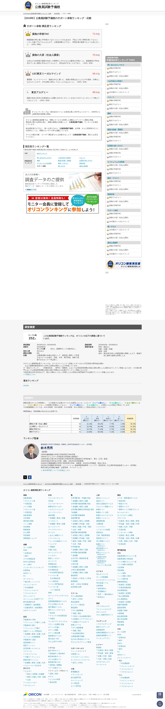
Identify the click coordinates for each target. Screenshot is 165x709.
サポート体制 (113, 210)
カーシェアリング (55, 552)
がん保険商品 (122, 599)
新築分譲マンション (31, 660)
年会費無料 (29, 587)
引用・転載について (95, 694)
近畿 (38, 634)
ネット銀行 (27, 564)
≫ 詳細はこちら (29, 374)
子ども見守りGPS (55, 642)
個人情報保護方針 (70, 694)
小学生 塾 (74, 564)
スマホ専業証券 (29, 559)
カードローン (28, 579)
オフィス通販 (53, 630)
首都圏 (27, 634)
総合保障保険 (122, 616)
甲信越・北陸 (84, 524)
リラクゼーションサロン (80, 657)
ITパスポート (84, 622)
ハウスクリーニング (55, 509)
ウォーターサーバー (55, 498)
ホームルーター (123, 512)
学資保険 (26, 535)
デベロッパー (30, 685)
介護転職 (99, 524)
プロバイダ (121, 518)
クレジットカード (30, 585)
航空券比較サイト (55, 656)
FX (24, 576)
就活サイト (100, 501)
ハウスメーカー (31, 683)
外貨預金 (26, 570)
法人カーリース (102, 574)
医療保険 (26, 530)
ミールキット (53, 521)
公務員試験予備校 (77, 636)
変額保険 (120, 622)
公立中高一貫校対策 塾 (79, 558)
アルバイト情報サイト (104, 507)
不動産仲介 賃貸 (29, 640)
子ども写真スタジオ (55, 604)
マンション (29, 622)
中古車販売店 (53, 570)
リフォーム (27, 651)
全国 (109, 659)
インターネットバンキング (33, 567)
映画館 (98, 647)
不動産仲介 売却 (29, 620)
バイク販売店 (53, 581)
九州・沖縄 (77, 530)
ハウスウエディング (103, 624)
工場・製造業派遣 (103, 535)
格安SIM (122, 501)
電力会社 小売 (53, 639)
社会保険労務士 (85, 616)
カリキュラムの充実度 (44, 163)
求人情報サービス (103, 541)
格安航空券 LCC (54, 662)
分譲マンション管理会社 (32, 631)
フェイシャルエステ (103, 609)
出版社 (52, 618)
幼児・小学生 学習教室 (79, 584)
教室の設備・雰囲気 (64, 160)
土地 (43, 622)
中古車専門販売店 (56, 573)
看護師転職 (100, 521)
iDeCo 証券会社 (29, 562)
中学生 (81, 578)
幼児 (74, 599)
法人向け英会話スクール (80, 639)
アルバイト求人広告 (103, 565)
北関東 (34, 674)
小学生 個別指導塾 (78, 570)
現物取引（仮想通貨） (33, 605)
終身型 (121, 585)
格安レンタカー (54, 558)
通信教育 (74, 575)
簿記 (79, 613)
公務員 (75, 622)
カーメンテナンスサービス (58, 596)
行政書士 (76, 619)
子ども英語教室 (77, 596)
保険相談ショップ (30, 538)
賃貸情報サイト (29, 642)
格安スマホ (123, 504)
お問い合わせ (82, 694)
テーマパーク (101, 665)
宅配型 (52, 547)
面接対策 (82, 163)
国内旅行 (53, 653)
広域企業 (122, 530)
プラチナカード (127, 672)
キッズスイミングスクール (80, 660)
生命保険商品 (122, 590)
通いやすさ (61, 166)
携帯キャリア (124, 507)
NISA (25, 550)
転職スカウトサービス (104, 515)
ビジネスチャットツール (105, 580)
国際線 (59, 665)
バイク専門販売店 (56, 584)
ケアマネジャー (87, 619)
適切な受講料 (83, 166)
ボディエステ (101, 612)
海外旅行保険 (28, 521)
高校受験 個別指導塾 (79, 532)
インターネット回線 (125, 532)
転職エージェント (103, 518)
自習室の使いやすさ (85, 160)
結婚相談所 (100, 630)
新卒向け (101, 597)
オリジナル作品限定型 (58, 616)
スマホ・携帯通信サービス (127, 498)
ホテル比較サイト (55, 659)
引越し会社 (52, 550)
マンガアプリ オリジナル (57, 621)
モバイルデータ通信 (125, 515)
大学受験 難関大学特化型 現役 (82, 509)
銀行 (26, 556)
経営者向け (102, 588)
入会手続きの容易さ (64, 158)
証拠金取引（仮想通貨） (34, 608)
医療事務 (79, 610)
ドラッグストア (77, 675)
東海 (33, 634)
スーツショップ (77, 680)
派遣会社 (99, 532)
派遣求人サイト (102, 538)
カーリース (52, 561)
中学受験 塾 (75, 547)
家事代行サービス (55, 507)
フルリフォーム (31, 654)
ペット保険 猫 (122, 579)
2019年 (26, 386)
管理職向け (102, 591)
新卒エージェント (103, 553)
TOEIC (75, 616)
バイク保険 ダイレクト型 (126, 562)
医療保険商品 (122, 582)
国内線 (52, 665)
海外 (56, 674)
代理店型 (28, 504)
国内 (51, 674)
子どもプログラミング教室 (81, 642)
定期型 (128, 585)
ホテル (50, 676)
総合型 (52, 613)
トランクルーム (54, 538)
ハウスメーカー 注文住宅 (32, 665)
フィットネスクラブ (78, 651)
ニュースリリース (57, 694)
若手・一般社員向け (105, 594)
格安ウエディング (103, 627)
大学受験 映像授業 (78, 515)
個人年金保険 (122, 619)
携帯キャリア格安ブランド (129, 509)
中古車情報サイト (55, 567)
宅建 (74, 613)
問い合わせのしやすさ (44, 158)
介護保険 (120, 613)
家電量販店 (75, 672)
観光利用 (53, 682)
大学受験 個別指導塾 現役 (80, 504)
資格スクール (76, 625)
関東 (111, 650)
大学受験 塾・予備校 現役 (80, 498)
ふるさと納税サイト (55, 535)
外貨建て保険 (122, 610)
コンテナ (53, 544)
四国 (120, 527)
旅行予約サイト (54, 651)
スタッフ (82, 158)
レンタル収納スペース (58, 541)
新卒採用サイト (102, 549)
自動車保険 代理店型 (125, 559)
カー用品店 (75, 683)
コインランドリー (55, 512)
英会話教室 (75, 602)
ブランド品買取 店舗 (56, 624)
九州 (43, 634)
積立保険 (120, 625)
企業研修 (99, 586)
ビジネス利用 (55, 679)
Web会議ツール (102, 583)
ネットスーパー (54, 527)
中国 (137, 524)
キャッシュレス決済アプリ (33, 599)
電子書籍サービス (55, 607)
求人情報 (106, 694)
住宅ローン (27, 573)
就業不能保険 (122, 605)
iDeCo (119, 643)
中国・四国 (41, 677)
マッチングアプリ (103, 638)
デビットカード (29, 596)
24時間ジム (75, 654)
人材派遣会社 (101, 562)
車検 (50, 593)
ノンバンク (36, 582)
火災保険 (26, 518)
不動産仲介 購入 (29, 625)
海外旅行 (61, 653)
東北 (29, 674)
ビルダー (28, 671)
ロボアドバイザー (30, 610)
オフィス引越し (54, 627)
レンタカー (52, 555)
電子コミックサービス (56, 610)
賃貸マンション (29, 645)
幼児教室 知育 (76, 587)
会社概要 (46, 694)
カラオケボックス (103, 662)
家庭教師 (74, 581)
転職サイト (100, 509)
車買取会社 (52, 564)
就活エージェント (103, 498)
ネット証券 (27, 547)
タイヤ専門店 (76, 686)
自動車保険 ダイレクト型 (126, 556)
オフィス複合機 (54, 633)
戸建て (37, 622)
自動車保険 (27, 498)
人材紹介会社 (101, 557)
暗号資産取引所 (29, 602)
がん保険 (26, 532)
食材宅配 (51, 515)
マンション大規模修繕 (31, 637)
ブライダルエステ (103, 606)
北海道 (75, 521)
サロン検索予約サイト (104, 615)
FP (74, 610)
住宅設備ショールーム (31, 648)
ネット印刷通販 (102, 577)
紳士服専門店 (76, 677)
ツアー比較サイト (55, 668)
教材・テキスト (63, 163)
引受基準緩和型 (125, 587)
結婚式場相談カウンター (105, 632)
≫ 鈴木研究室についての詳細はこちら (55, 470)
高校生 (75, 578)
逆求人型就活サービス (104, 504)
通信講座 (74, 608)
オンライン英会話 (77, 605)
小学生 (88, 578)
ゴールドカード (31, 593)
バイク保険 (27, 507)
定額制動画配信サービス (57, 601)
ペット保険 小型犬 (124, 576)
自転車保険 (27, 515)
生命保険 (26, 527)
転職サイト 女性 (102, 512)
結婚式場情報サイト (103, 635)
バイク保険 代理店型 (125, 564)
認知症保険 (121, 608)
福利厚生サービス (55, 636)
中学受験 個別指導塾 (79, 552)
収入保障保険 (124, 596)
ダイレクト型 (30, 501)
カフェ (50, 598)
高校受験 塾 (75, 518)
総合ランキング (42, 153)
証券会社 (28, 553)
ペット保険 (27, 524)
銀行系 (27, 582)
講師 (38, 160)
